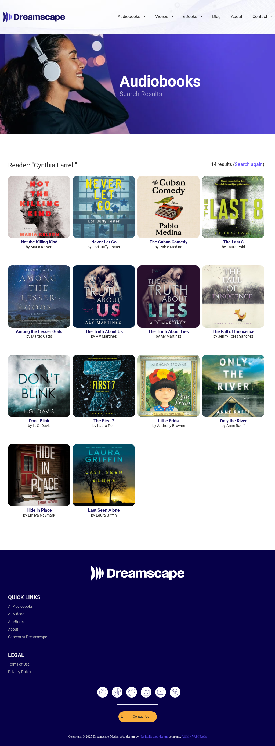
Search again (249, 164)
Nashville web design (154, 736)
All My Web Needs (194, 736)
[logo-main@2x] (34, 14)
